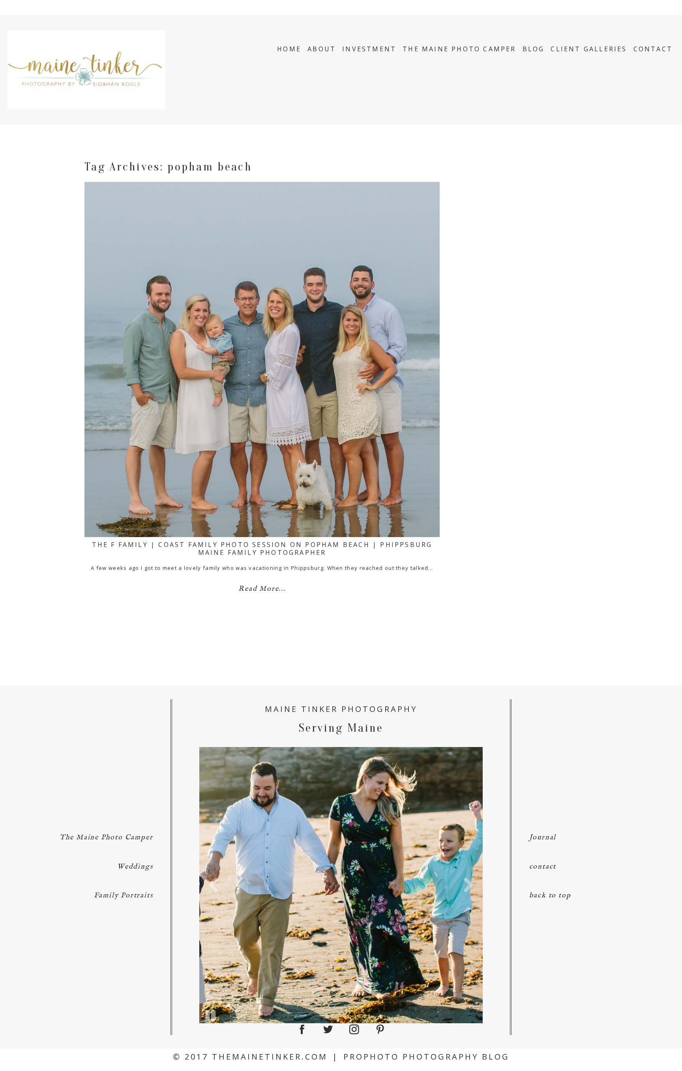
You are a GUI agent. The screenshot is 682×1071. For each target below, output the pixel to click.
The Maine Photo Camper (459, 49)
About (321, 49)
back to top (550, 895)
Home (289, 49)
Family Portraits (123, 895)
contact (542, 866)
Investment (369, 49)
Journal (542, 837)
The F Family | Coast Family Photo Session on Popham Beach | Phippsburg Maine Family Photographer (262, 548)
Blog (534, 49)
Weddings (135, 866)
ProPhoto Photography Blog (426, 1056)
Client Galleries (589, 49)
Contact (653, 49)
